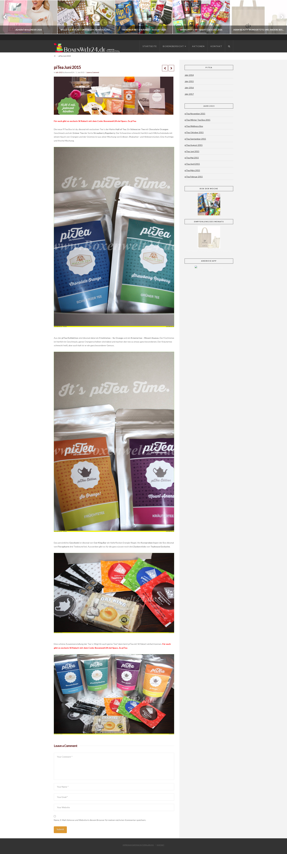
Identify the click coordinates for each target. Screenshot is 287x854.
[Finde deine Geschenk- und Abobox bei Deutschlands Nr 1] (87, 47)
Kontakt (160, 845)
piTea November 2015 (195, 113)
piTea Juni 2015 (192, 151)
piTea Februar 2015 (194, 176)
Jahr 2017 (189, 94)
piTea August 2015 (194, 145)
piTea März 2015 (192, 170)
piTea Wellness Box (194, 126)
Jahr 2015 (59, 72)
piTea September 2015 (195, 139)
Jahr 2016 (189, 87)
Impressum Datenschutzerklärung (138, 845)
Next (280, 17)
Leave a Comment (93, 72)
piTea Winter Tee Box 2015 (197, 120)
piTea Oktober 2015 (194, 132)
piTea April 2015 (192, 164)
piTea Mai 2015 (192, 157)
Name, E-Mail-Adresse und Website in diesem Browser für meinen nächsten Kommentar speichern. (100, 820)
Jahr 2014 (189, 75)
